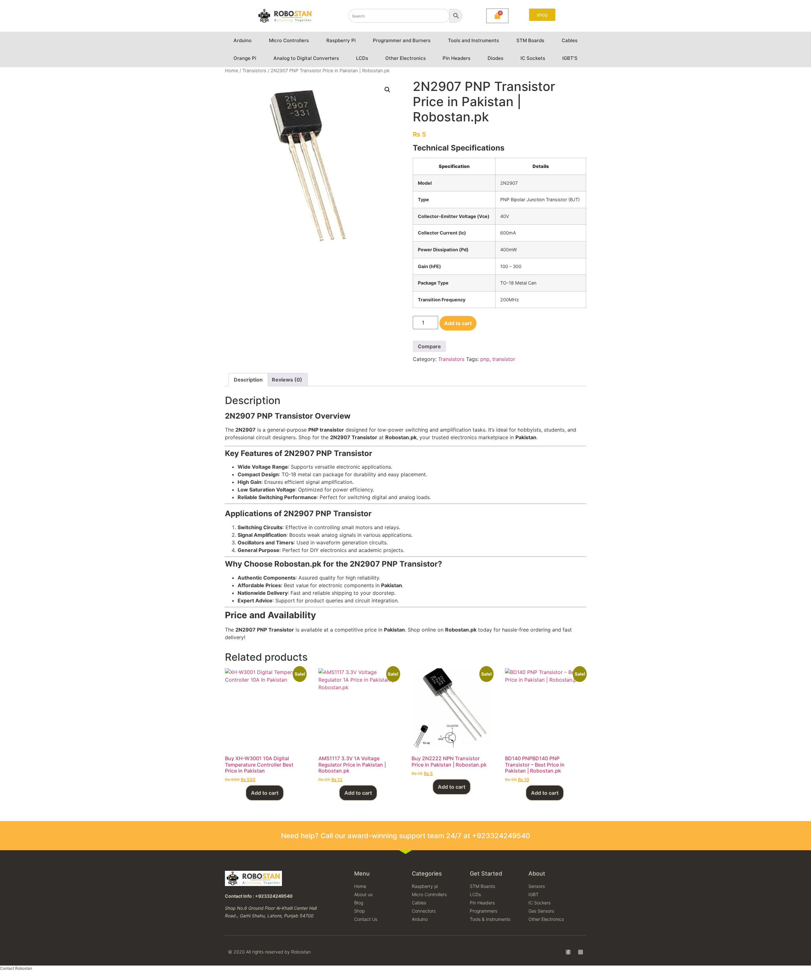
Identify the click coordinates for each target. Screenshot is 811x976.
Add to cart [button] (264, 793)
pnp (484, 359)
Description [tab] (248, 379)
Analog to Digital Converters (306, 58)
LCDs (362, 58)
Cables (570, 40)
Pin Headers (456, 58)
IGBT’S (570, 58)
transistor (503, 359)
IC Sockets (532, 58)
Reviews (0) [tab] (287, 379)
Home (231, 71)
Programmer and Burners (402, 40)
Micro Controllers (289, 40)
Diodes (495, 58)
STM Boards (530, 40)
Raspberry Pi (341, 40)
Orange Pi (244, 58)
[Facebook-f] (568, 952)
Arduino (242, 40)
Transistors (254, 71)
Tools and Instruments (473, 40)
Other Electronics (405, 58)
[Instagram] (580, 952)
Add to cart (458, 323)
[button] (387, 89)
